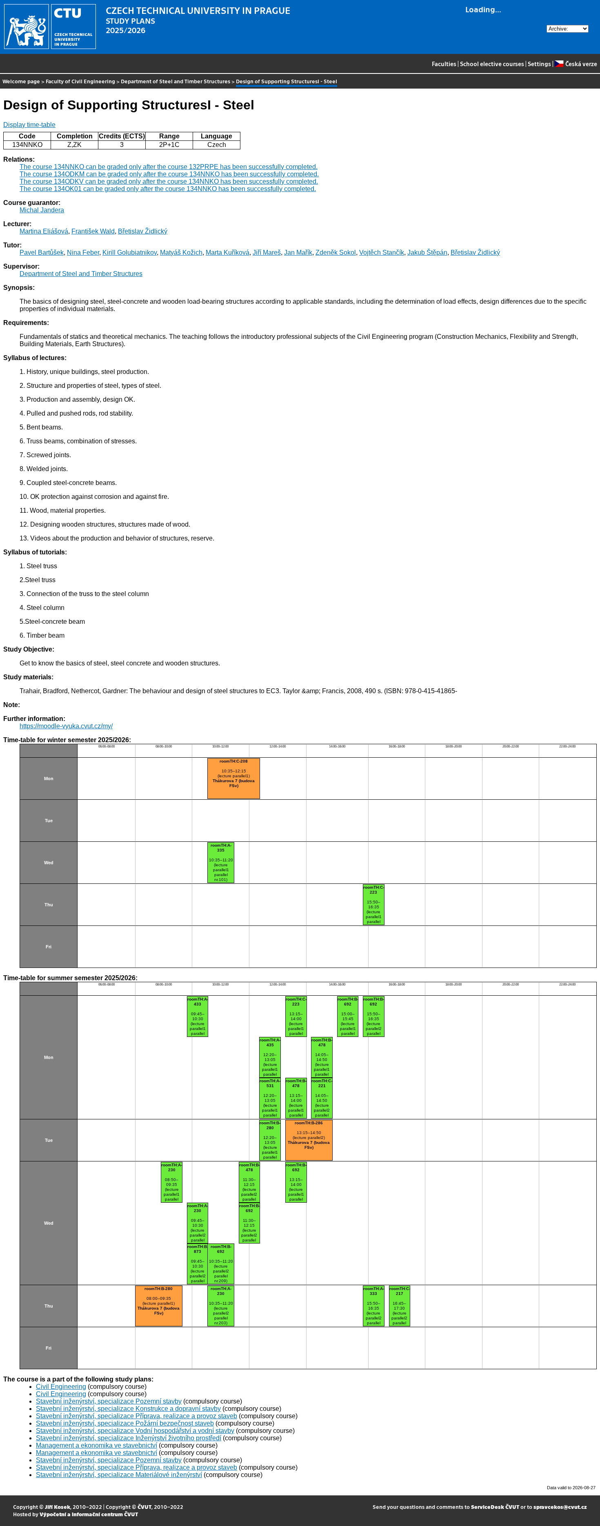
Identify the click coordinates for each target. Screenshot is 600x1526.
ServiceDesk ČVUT (495, 1507)
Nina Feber (83, 252)
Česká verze (581, 63)
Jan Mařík (298, 252)
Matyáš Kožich (181, 252)
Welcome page (21, 81)
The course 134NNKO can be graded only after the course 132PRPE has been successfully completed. (169, 166)
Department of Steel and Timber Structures (175, 81)
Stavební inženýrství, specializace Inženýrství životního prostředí (128, 1438)
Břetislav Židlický (142, 231)
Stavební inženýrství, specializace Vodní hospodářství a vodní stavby (135, 1430)
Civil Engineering (61, 1386)
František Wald (93, 231)
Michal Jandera (42, 210)
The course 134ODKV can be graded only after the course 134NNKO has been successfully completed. (169, 181)
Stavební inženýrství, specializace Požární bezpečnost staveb (125, 1423)
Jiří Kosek (57, 1507)
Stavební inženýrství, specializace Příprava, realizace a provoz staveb (136, 1416)
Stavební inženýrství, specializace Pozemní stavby (109, 1401)
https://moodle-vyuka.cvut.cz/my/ (66, 726)
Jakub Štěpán (427, 252)
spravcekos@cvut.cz (560, 1507)
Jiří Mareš (267, 252)
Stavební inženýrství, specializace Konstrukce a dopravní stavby (128, 1408)
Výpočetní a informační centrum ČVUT (89, 1514)
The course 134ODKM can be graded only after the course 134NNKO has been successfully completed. (169, 174)
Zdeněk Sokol (336, 252)
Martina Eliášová (44, 231)
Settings (539, 63)
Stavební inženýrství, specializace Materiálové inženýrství (119, 1474)
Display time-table (29, 124)
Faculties (444, 63)
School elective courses (492, 63)
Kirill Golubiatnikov (129, 252)
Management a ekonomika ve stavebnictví (96, 1445)
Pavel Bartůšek (42, 252)
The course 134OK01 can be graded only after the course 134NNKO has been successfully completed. (168, 188)
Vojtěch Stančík (381, 252)
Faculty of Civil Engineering (80, 81)
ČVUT (144, 1507)
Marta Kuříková (227, 252)
